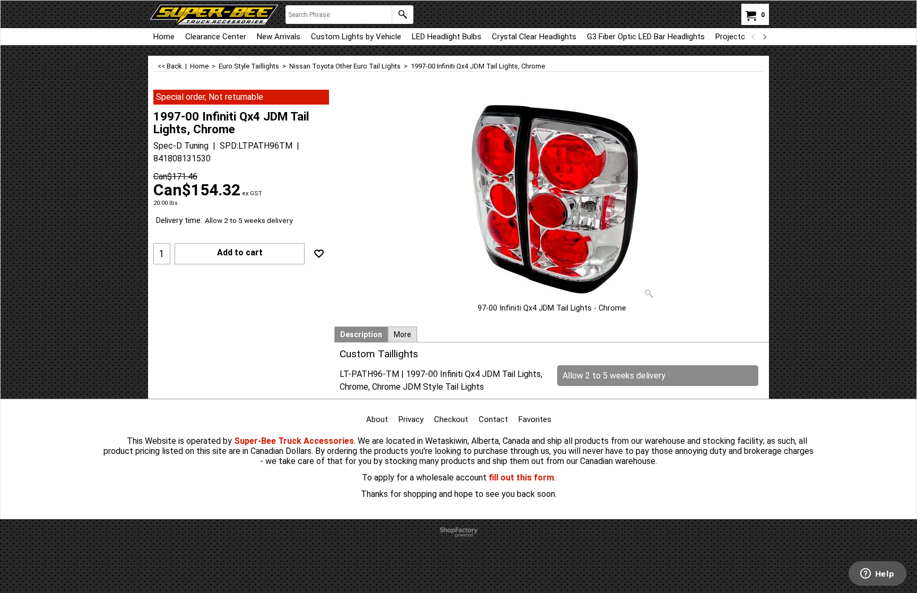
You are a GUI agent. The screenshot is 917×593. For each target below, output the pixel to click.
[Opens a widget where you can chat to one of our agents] (877, 574)
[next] (764, 36)
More (402, 334)
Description (361, 334)
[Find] (402, 14)
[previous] (753, 36)
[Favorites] (319, 254)
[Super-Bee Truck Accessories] (214, 14)
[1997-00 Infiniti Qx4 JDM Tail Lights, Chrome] (552, 196)
